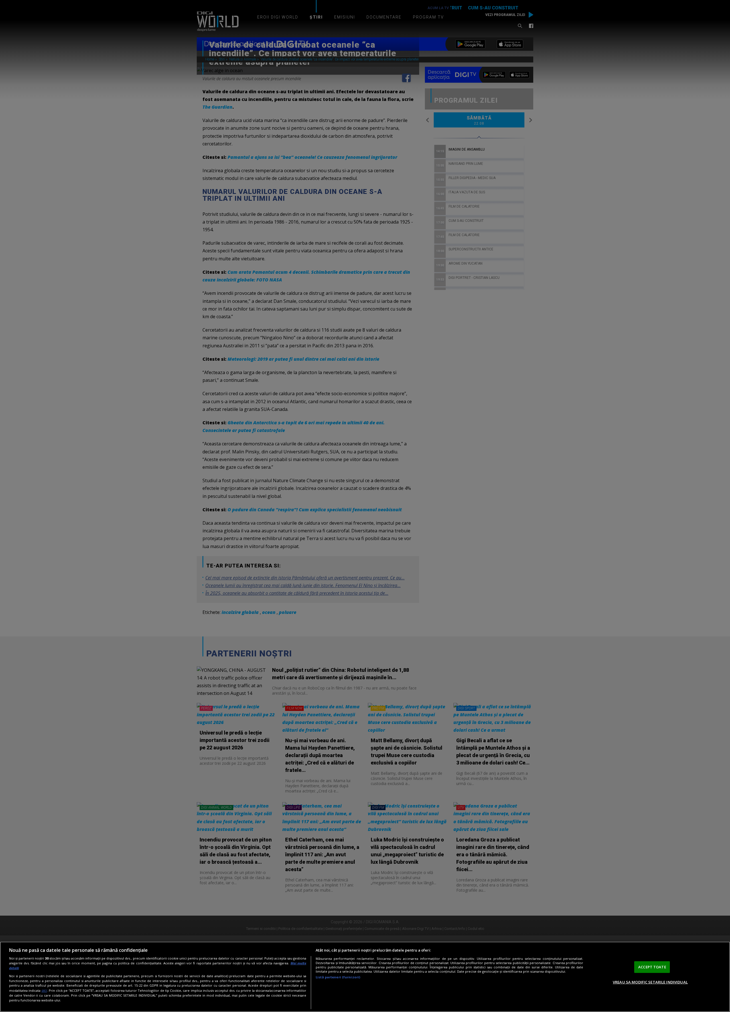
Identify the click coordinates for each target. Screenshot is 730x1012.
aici (44, 990)
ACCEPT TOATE (652, 967)
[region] (365, 977)
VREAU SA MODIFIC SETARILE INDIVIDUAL (650, 982)
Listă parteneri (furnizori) (338, 977)
